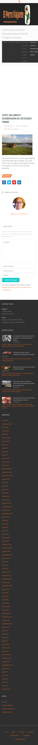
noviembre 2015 (7, 507)
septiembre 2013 (7, 586)
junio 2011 (5, 675)
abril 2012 (5, 641)
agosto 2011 (5, 668)
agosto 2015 (5, 517)
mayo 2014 (5, 565)
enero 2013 (5, 610)
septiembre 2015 (7, 513)
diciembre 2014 (6, 544)
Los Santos (26, 406)
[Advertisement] (19, 86)
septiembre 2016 (7, 476)
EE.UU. (19, 344)
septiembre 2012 (7, 624)
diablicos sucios (23, 404)
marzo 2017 (5, 458)
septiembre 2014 (7, 555)
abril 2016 (5, 493)
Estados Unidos (25, 344)
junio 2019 (5, 420)
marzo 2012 (5, 644)
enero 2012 (5, 651)
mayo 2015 (5, 527)
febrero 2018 (6, 438)
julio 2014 (5, 562)
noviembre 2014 (7, 548)
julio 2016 (5, 482)
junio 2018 (5, 427)
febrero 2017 (6, 462)
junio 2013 (5, 593)
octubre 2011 (6, 661)
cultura (15, 344)
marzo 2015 (5, 534)
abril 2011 (5, 682)
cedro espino (15, 373)
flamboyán (30, 373)
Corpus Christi (10, 404)
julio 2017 (5, 445)
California (9, 344)
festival (30, 404)
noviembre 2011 (7, 658)
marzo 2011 (5, 686)
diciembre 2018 (6, 424)
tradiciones (10, 361)
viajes (12, 346)
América (4, 344)
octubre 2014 (6, 551)
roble (18, 375)
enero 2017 (5, 465)
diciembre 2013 (6, 575)
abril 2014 (5, 569)
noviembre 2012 (7, 617)
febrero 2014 (6, 572)
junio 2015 (5, 524)
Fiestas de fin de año (20, 359)
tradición (4, 408)
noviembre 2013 (7, 579)
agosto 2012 (5, 627)
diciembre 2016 (6, 469)
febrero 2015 (6, 538)
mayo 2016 (5, 489)
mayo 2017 (5, 451)
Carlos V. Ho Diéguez (19, 214)
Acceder (4, 702)
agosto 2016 (5, 479)
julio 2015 (5, 520)
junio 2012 (5, 634)
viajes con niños (19, 346)
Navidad (28, 359)
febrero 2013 (6, 606)
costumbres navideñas (8, 359)
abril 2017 (5, 455)
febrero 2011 (6, 689)
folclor (3, 406)
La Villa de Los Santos (16, 406)
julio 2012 (5, 631)
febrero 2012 (6, 648)
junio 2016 (5, 486)
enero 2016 (5, 500)
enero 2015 (5, 541)
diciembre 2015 (6, 503)
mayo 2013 (5, 596)
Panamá (4, 361)
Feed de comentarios (8, 709)
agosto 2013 (5, 589)
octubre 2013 (6, 582)
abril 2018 (5, 434)
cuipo (25, 373)
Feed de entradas (7, 705)
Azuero (4, 404)
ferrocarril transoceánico (9, 391)
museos (9, 346)
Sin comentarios (23, 126)
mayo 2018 (5, 431)
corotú (21, 373)
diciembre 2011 (6, 655)
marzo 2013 (5, 603)
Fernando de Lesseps (26, 390)
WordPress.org (6, 712)
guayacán (4, 375)
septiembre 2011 (7, 665)
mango (10, 375)
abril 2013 (5, 599)
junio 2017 (5, 448)
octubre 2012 (6, 620)
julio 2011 (5, 672)
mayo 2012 (5, 637)
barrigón (9, 373)
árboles (4, 373)
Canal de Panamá (7, 390)
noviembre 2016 (7, 472)
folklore (8, 406)
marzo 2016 (5, 496)
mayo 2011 (5, 679)
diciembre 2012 (6, 613)
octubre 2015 (6, 510)
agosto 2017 (5, 441)
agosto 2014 (5, 558)
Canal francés (16, 390)
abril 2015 (5, 531)
